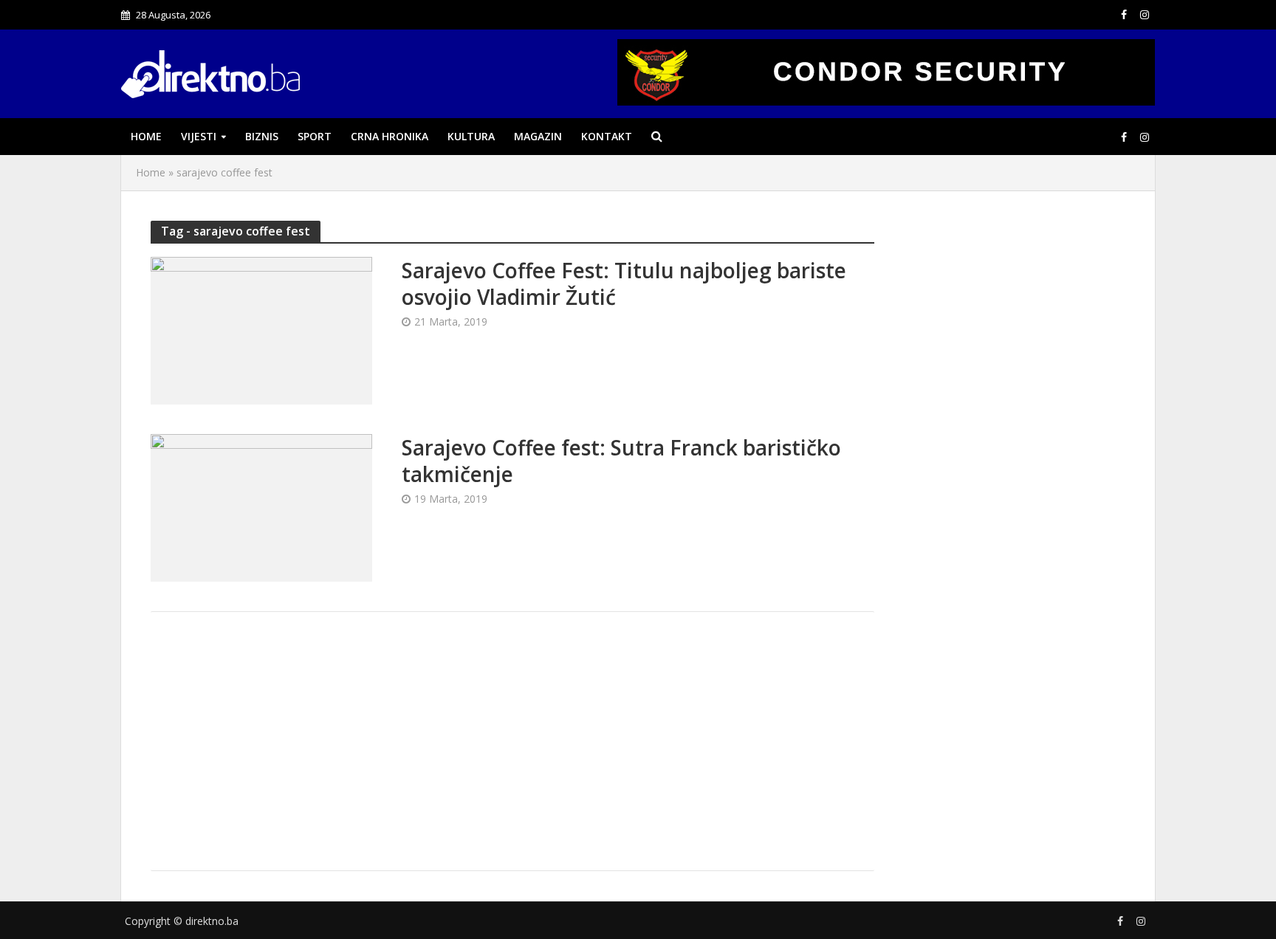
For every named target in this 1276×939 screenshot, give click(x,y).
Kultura (471, 136)
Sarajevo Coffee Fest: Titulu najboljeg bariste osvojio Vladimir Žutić (624, 283)
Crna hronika (389, 136)
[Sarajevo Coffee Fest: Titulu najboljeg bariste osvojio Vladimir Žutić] (261, 329)
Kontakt (606, 136)
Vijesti (198, 136)
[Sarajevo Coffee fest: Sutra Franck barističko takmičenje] (261, 506)
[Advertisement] (512, 741)
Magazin (538, 136)
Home (146, 136)
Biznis (261, 136)
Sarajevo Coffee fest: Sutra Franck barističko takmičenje (621, 460)
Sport (315, 136)
